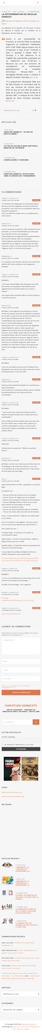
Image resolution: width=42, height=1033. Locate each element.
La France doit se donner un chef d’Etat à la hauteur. (27, 925)
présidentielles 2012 (11, 110)
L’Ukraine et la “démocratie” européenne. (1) (22, 883)
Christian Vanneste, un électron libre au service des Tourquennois (19, 175)
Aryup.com (16, 1027)
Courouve (5, 256)
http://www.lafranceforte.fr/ (11, 614)
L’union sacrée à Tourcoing (16, 160)
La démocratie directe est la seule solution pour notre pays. (26, 911)
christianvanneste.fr (28, 1024)
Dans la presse (18, 11)
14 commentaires (33, 11)
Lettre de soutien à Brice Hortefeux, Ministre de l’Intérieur (21, 147)
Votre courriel (9, 737)
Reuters (10, 101)
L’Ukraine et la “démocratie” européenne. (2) (23, 869)
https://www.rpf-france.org (11, 792)
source (34, 77)
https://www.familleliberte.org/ (13, 796)
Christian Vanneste (21, 705)
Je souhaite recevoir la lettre (18, 744)
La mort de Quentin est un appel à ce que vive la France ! (27, 897)
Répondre (36, 200)
